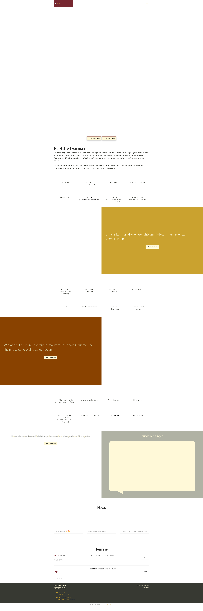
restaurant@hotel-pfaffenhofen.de (65, 599)
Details (145, 557)
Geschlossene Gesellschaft (103, 569)
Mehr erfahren (152, 247)
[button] (137, 2)
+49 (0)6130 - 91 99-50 (62, 594)
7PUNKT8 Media (107, 604)
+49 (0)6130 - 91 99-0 (62, 592)
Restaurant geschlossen (102, 555)
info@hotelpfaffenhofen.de (63, 597)
